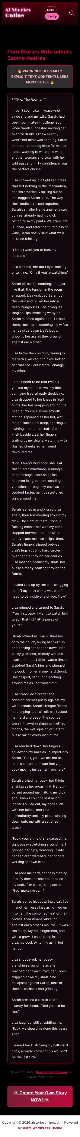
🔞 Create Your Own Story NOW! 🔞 (40, 1096)
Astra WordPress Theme (42, 1128)
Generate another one (52, 1072)
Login (50, 9)
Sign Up (52, 16)
